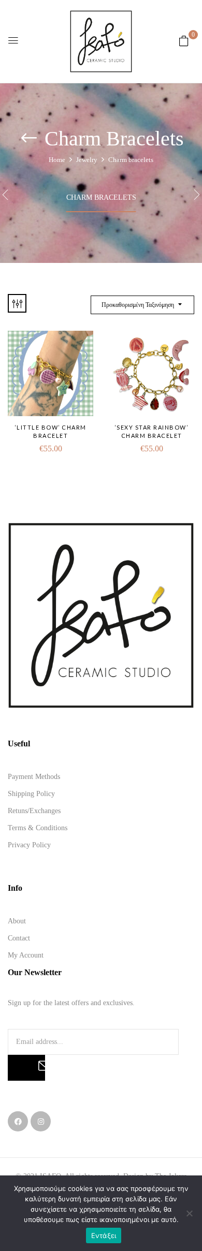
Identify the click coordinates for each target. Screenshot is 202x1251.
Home (57, 160)
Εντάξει (104, 1235)
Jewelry (86, 160)
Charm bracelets (101, 197)
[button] (184, 41)
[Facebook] (18, 1121)
